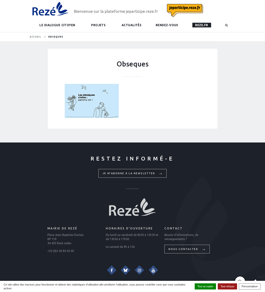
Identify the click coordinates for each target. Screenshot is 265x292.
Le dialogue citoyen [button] (57, 25)
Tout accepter (205, 286)
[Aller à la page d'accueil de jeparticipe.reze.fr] (50, 9)
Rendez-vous (167, 25)
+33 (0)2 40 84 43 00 (60, 251)
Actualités (132, 25)
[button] (227, 25)
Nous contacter (184, 249)
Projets (98, 25)
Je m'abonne (129, 173)
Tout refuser (227, 286)
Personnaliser (250, 286)
